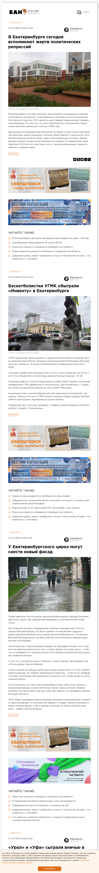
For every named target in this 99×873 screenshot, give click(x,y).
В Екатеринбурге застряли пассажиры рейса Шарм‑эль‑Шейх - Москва (50, 238)
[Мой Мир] (85, 159)
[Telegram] (82, 159)
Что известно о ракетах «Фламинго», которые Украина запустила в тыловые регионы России (48, 818)
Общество (13, 153)
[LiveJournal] (89, 159)
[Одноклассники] (78, 159)
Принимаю (49, 869)
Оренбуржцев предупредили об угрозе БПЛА (37, 243)
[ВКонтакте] (74, 159)
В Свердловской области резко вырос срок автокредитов (43, 801)
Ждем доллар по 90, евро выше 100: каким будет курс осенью (46, 508)
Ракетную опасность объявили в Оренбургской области (42, 247)
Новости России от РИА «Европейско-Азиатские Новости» (18, 12)
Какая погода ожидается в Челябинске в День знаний (41, 496)
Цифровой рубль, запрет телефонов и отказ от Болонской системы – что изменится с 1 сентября (51, 257)
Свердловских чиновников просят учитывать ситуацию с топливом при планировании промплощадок (50, 502)
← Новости (14, 22)
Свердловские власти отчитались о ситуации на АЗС (40, 805)
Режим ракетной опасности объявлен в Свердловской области (46, 251)
